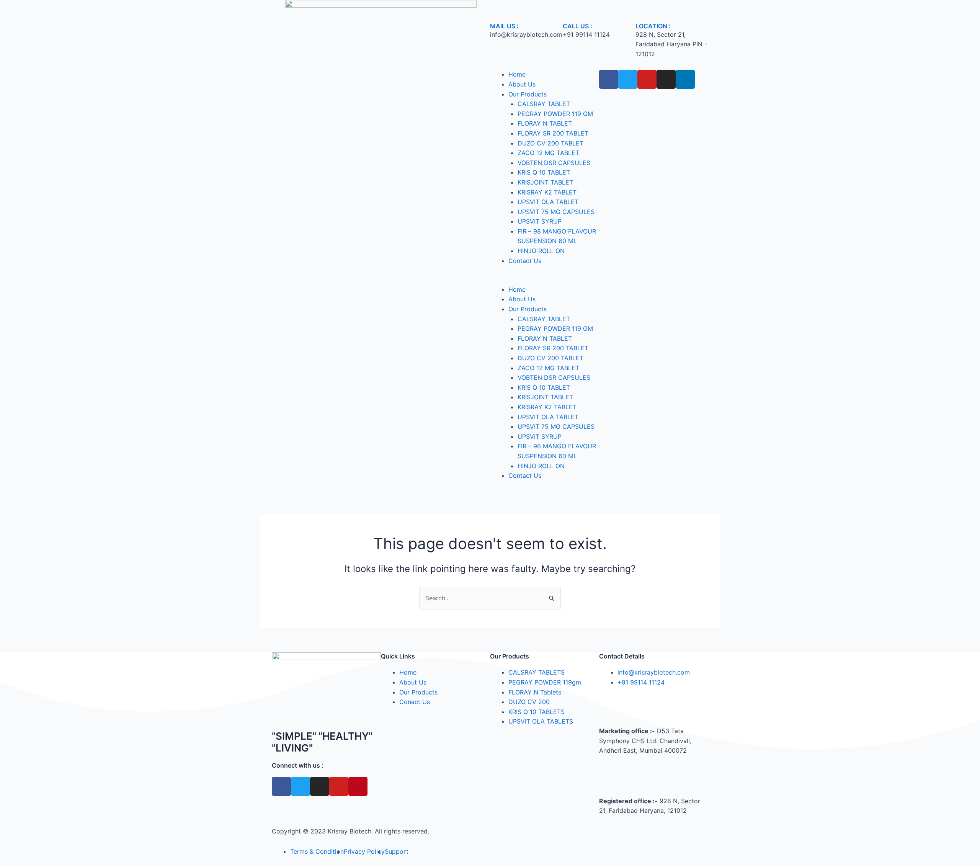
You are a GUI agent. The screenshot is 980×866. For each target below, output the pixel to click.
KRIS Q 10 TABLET (544, 172)
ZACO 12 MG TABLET (548, 153)
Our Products (527, 94)
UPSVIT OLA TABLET (548, 202)
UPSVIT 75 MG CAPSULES (556, 212)
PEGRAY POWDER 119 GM (555, 114)
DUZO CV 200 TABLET (550, 143)
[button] (544, 280)
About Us (522, 84)
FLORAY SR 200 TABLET (553, 133)
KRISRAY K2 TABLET (547, 192)
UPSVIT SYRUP (540, 221)
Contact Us (524, 261)
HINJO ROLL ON (541, 251)
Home (517, 74)
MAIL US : (504, 26)
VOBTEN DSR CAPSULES (554, 163)
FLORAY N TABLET (545, 123)
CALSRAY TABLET (544, 104)
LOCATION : (653, 26)
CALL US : (577, 26)
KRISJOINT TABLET (545, 182)
